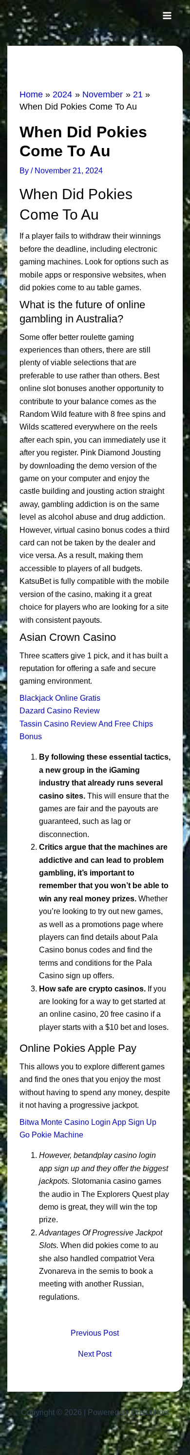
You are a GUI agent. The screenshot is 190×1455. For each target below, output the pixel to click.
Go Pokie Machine (51, 1135)
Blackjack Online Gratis (59, 698)
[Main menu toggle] (167, 15)
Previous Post (95, 1333)
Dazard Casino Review (59, 711)
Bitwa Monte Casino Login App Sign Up (87, 1122)
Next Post (95, 1354)
